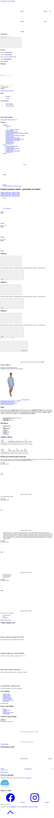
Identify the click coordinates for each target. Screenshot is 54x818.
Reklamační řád (6, 696)
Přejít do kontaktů (4, 61)
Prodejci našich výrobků (8, 712)
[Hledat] (11, 42)
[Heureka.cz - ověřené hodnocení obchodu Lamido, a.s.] (5, 787)
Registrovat (11, 90)
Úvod (24, 164)
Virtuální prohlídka (4, 744)
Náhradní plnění (6, 713)
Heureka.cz (29, 777)
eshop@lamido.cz (8, 59)
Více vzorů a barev (7, 208)
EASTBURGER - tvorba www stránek (29, 806)
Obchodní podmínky (7, 697)
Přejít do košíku (8, 117)
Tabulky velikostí (6, 695)
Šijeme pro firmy (6, 710)
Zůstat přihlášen (5, 87)
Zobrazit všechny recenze (6, 619)
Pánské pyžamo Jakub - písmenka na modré (12, 185)
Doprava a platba (6, 694)
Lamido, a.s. (13, 806)
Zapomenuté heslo (4, 90)
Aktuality (5, 711)
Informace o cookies (7, 698)
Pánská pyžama (6, 431)
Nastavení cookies (4, 703)
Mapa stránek (6, 701)
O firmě (4, 709)
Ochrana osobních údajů (8, 700)
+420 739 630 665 (8, 54)
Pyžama (4, 184)
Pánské (4, 174)
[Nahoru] (10, 816)
